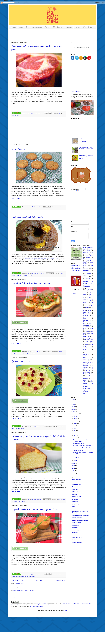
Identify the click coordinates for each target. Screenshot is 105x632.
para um (91, 338)
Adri (29, 113)
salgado (85, 365)
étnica (92, 305)
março (75, 435)
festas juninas (87, 312)
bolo (13, 275)
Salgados (13, 27)
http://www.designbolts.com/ (37, 606)
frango (89, 313)
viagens (84, 390)
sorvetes (85, 377)
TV (91, 381)
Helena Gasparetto (76, 522)
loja (84, 325)
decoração (85, 291)
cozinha (88, 278)
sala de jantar (91, 362)
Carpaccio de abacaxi (20, 361)
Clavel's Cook (75, 525)
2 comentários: (37, 351)
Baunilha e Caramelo (77, 542)
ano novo (91, 249)
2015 (73, 411)
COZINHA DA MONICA (77, 535)
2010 (73, 473)
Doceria (47, 27)
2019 (73, 402)
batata (92, 254)
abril (75, 433)
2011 (73, 470)
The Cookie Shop (76, 504)
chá (91, 268)
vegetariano (32, 353)
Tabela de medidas (58, 27)
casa (88, 267)
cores (93, 276)
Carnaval (60, 351)
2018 (73, 404)
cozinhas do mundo (16, 353)
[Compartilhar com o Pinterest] (51, 113)
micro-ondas (88, 326)
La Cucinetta (75, 499)
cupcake (90, 289)
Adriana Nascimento (41, 603)
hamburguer (86, 315)
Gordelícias (75, 501)
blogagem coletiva (88, 258)
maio (75, 430)
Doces (21, 27)
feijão (84, 310)
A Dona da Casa (87, 27)
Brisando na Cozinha (77, 517)
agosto (75, 423)
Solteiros (85, 373)
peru (87, 341)
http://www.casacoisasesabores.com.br (45, 604)
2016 (73, 409)
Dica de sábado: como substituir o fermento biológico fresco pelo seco (86, 140)
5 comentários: (37, 206)
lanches (23, 209)
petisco (86, 342)
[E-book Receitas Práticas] (76, 259)
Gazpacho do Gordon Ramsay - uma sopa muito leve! (35, 509)
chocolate (86, 270)
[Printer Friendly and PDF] (16, 113)
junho (75, 428)
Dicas (27, 27)
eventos (87, 307)
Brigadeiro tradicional (76, 92)
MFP (93, 325)
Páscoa (87, 339)
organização (86, 336)
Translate (82, 190)
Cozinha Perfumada (77, 530)
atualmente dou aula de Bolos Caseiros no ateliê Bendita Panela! (41, 258)
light (84, 323)
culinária (14, 115)
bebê (87, 255)
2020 (73, 399)
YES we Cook (75, 491)
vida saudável (29, 209)
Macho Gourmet (76, 540)
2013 (73, 465)
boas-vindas (88, 260)
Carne (60, 113)
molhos (92, 328)
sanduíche (85, 367)
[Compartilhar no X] (47, 113)
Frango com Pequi (76, 484)
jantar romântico (88, 317)
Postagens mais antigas (59, 580)
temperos (85, 378)
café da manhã (17, 275)
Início (14, 597)
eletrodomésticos (90, 304)
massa (87, 325)
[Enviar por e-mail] (44, 113)
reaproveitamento (87, 351)
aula (62, 273)
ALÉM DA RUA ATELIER (77, 496)
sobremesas (61, 426)
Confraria (85, 275)
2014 (73, 463)
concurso (89, 273)
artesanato (85, 252)
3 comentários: (37, 499)
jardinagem (85, 318)
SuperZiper (74, 494)
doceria (92, 302)
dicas (17, 115)
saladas (88, 364)
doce (27, 275)
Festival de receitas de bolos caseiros (27, 216)
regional (85, 357)
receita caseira (87, 356)
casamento (85, 268)
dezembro (76, 413)
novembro (76, 416)
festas (89, 310)
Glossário (69, 27)
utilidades (85, 386)
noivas (87, 331)
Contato (77, 27)
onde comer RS (89, 334)
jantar (92, 315)
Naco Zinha (75, 489)
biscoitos (60, 206)
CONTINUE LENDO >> (16, 105)
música (87, 330)
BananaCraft (75, 532)
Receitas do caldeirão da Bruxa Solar (80, 515)
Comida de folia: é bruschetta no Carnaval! (31, 283)
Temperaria (75, 527)
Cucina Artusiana (76, 509)
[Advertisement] (41, 35)
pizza (92, 342)
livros (90, 323)
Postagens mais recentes (18, 580)
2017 (73, 407)
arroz (88, 250)
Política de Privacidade (75, 292)
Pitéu (73, 506)
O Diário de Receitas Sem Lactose (80, 520)
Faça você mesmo (37, 27)
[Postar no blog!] (46, 113)
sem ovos (88, 370)
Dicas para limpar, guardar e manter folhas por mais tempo (86, 148)
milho (84, 328)
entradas (87, 305)
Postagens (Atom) (20, 583)
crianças (92, 283)
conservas (85, 276)
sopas (21, 576)
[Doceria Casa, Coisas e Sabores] (82, 175)
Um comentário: (38, 113)
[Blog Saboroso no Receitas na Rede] (76, 269)
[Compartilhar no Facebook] (49, 113)
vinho (84, 393)
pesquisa (92, 341)
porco (86, 344)
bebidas (92, 255)
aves (87, 254)
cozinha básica (87, 280)
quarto (84, 349)
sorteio (88, 375)
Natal (92, 330)
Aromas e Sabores (76, 479)
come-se (74, 482)
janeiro (75, 460)
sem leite (91, 369)
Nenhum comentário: (39, 273)
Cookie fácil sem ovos (21, 148)
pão (86, 338)
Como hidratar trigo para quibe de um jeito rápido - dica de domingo (86, 157)
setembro (76, 421)
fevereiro (76, 438)
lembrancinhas (86, 322)
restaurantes (86, 359)
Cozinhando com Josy (77, 537)
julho (75, 425)
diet (91, 300)
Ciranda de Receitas (88, 272)
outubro (76, 418)
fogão (84, 313)
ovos (93, 336)
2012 (73, 468)
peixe (92, 339)
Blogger (65, 610)
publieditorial (86, 347)
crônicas (88, 285)
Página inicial (39, 580)
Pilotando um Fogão (77, 487)
